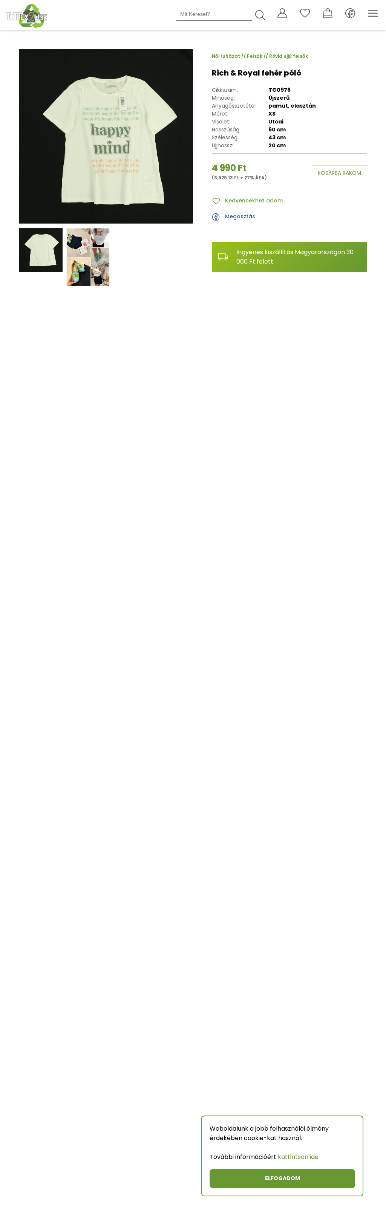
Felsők (258, 56)
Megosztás (240, 216)
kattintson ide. (299, 1157)
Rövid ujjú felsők (288, 56)
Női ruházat (229, 56)
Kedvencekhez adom (254, 200)
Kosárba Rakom (339, 173)
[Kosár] (327, 15)
